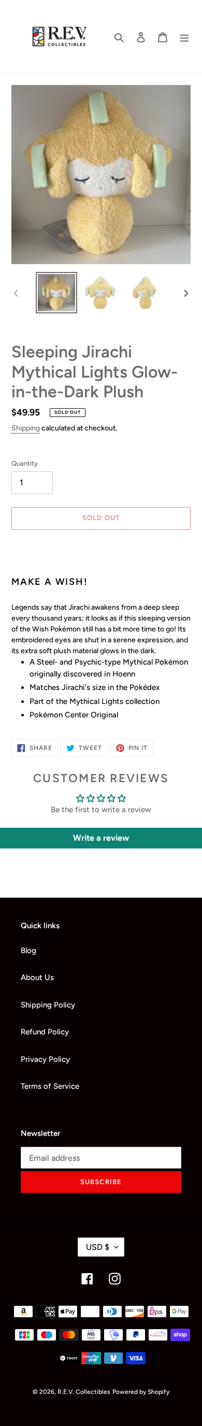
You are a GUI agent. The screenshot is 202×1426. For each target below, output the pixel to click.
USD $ (97, 1247)
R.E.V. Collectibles (83, 1391)
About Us (37, 977)
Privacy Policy (45, 1059)
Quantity (24, 463)
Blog (28, 950)
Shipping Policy (48, 1005)
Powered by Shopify (140, 1391)
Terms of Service (50, 1086)
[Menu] (184, 36)
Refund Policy (45, 1031)
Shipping (25, 428)
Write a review (101, 838)
